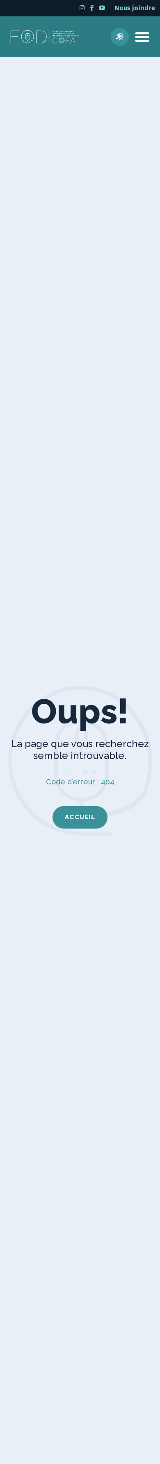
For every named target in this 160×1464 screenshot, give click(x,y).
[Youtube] (102, 7)
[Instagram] (82, 7)
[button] (142, 36)
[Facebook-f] (92, 7)
